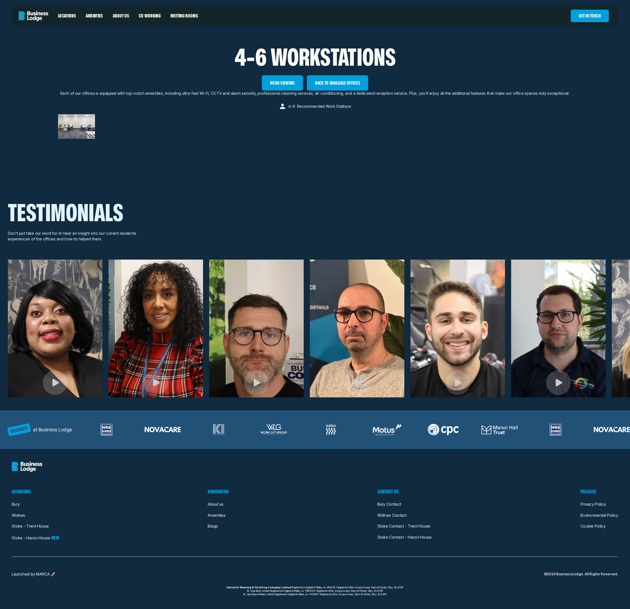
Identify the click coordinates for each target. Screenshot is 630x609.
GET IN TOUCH (590, 16)
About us (215, 504)
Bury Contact (389, 504)
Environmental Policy (599, 515)
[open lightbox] (55, 382)
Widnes (18, 515)
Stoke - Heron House (35, 538)
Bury (16, 504)
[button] (67, 16)
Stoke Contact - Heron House (405, 537)
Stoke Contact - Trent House (404, 526)
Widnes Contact (392, 515)
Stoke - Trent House (30, 526)
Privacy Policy (593, 504)
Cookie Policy (593, 526)
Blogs (213, 526)
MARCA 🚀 (46, 574)
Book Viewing (282, 83)
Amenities (216, 515)
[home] (33, 16)
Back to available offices (337, 83)
